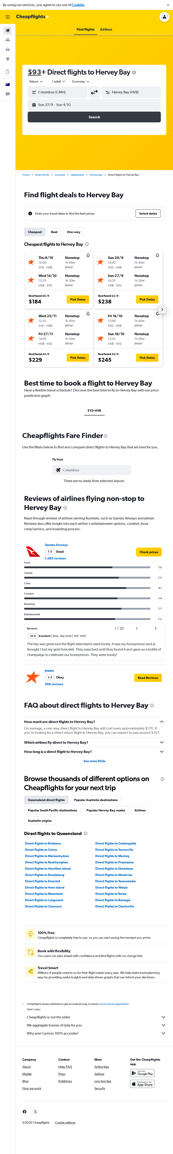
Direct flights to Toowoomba (115, 881)
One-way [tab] (73, 232)
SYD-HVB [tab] (94, 410)
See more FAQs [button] (94, 761)
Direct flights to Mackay (112, 856)
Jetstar (49, 670)
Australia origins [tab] (40, 820)
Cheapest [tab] (35, 232)
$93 (34, 72)
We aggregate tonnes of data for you (54, 1025)
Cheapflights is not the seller (48, 1017)
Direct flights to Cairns (41, 849)
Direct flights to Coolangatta (115, 843)
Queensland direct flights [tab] (46, 800)
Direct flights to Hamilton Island (48, 868)
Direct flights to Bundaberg (44, 875)
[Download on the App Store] (142, 1084)
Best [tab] (54, 232)
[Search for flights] (8, 30)
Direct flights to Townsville (114, 849)
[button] (168, 5)
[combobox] (81, 81)
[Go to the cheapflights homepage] (33, 17)
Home (26, 174)
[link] (149, 552)
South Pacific (42, 174)
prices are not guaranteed (114, 1004)
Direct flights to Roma (110, 894)
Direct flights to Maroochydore (47, 856)
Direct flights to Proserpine (114, 862)
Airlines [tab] (140, 810)
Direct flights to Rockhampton (46, 862)
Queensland (77, 174)
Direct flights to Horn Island (44, 887)
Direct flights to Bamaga (112, 900)
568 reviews (54, 684)
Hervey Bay (95, 174)
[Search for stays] (8, 40)
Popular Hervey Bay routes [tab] (105, 810)
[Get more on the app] (8, 71)
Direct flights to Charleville (114, 906)
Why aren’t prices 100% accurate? (53, 1033)
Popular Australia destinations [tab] (96, 800)
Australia (60, 174)
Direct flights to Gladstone (114, 868)
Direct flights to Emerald (42, 881)
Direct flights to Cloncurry (43, 906)
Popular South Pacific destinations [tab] (52, 810)
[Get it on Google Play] (142, 1073)
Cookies (78, 5)
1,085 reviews (55, 558)
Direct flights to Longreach (44, 900)
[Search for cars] (8, 49)
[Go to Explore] (8, 58)
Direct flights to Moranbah (44, 894)
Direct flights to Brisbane (43, 843)
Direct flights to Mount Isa (113, 875)
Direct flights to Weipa (111, 887)
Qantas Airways (56, 545)
